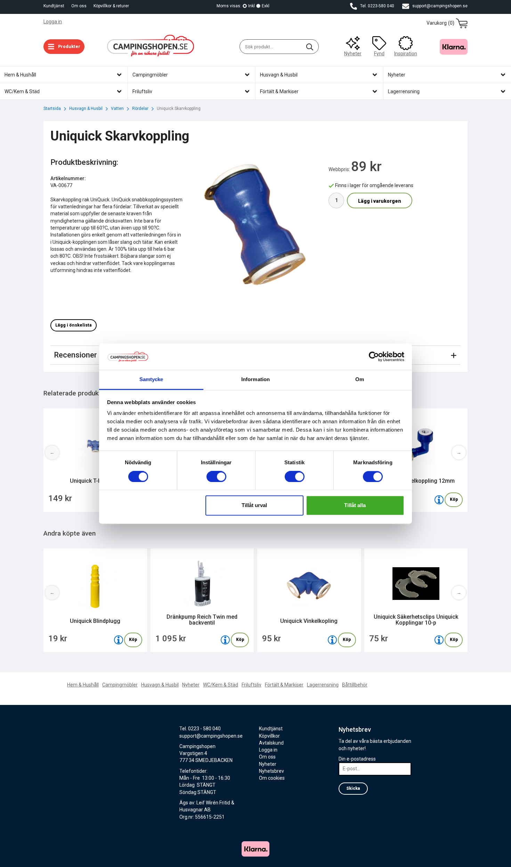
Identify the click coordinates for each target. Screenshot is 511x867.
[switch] (216, 476)
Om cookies (272, 778)
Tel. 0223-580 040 (376, 5)
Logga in (52, 21)
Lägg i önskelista (73, 325)
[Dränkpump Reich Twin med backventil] (225, 639)
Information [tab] (255, 380)
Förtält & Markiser (284, 685)
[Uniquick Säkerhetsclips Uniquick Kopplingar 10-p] (439, 639)
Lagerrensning (323, 685)
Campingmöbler (120, 685)
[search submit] (309, 47)
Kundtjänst (53, 5)
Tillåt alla (355, 505)
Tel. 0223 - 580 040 (200, 728)
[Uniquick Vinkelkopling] (332, 639)
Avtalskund (271, 743)
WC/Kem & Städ (220, 685)
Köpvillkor (269, 736)
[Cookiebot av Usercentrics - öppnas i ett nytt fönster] (373, 356)
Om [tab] (359, 380)
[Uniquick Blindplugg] (118, 639)
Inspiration (405, 53)
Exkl (265, 5)
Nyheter (353, 53)
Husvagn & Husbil (160, 685)
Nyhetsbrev (271, 771)
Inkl (251, 5)
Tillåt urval (254, 505)
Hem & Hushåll (83, 685)
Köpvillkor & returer (111, 5)
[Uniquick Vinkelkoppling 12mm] (439, 499)
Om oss (79, 5)
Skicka (353, 788)
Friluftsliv (251, 685)
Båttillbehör (354, 685)
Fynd (379, 53)
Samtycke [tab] (151, 380)
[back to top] (458, 857)
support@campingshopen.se (439, 5)
